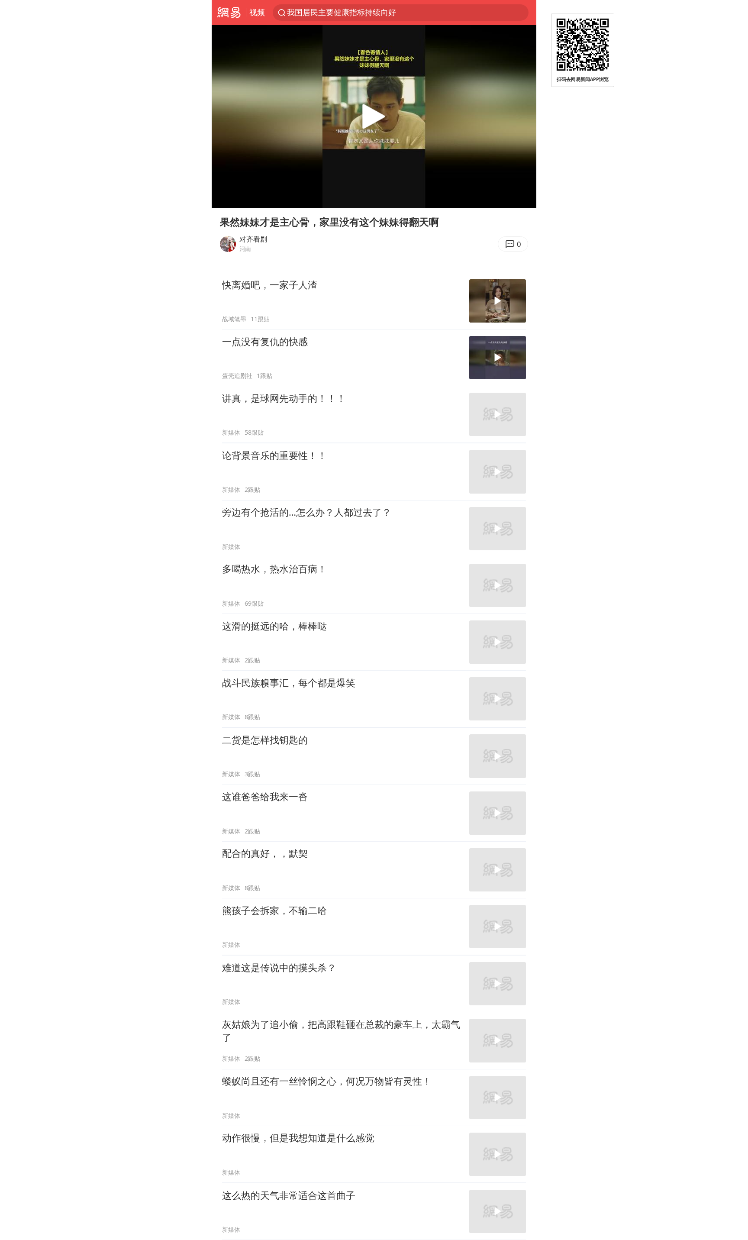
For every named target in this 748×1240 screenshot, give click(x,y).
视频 (257, 12)
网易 (229, 12)
